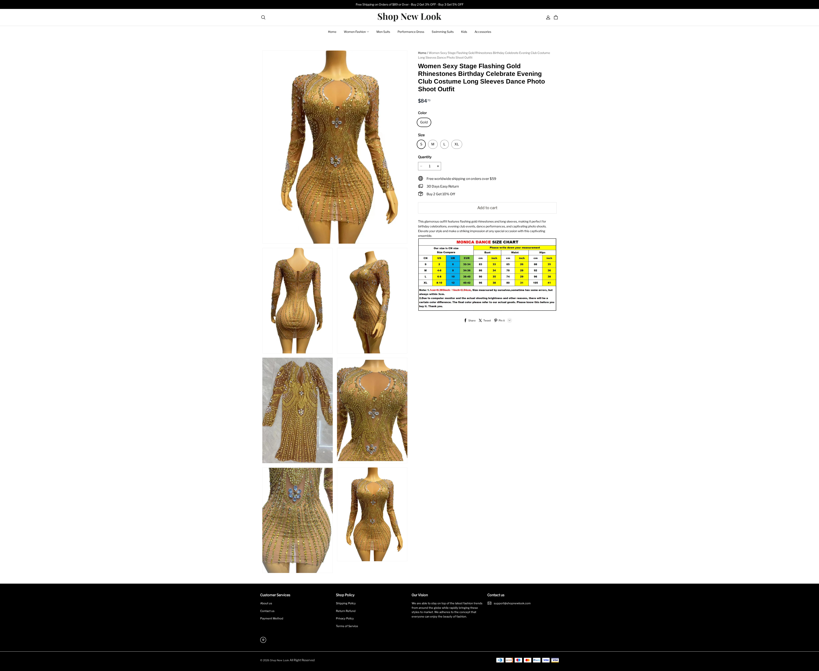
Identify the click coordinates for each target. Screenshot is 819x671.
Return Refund (346, 611)
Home (332, 31)
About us (266, 603)
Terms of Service (347, 626)
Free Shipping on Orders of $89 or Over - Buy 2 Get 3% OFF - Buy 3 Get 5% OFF (409, 4)
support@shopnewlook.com (512, 603)
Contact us (267, 611)
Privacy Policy (345, 618)
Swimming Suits (443, 31)
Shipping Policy (346, 603)
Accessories (483, 31)
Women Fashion (355, 31)
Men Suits (383, 31)
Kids (464, 31)
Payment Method (271, 618)
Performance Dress (411, 31)
